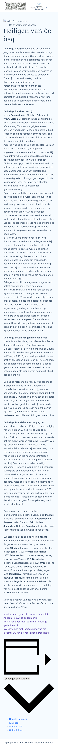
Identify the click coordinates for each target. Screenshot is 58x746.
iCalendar (14, 722)
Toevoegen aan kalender (17, 678)
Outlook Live (16, 730)
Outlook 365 (16, 726)
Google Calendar (18, 719)
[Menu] (53, 6)
